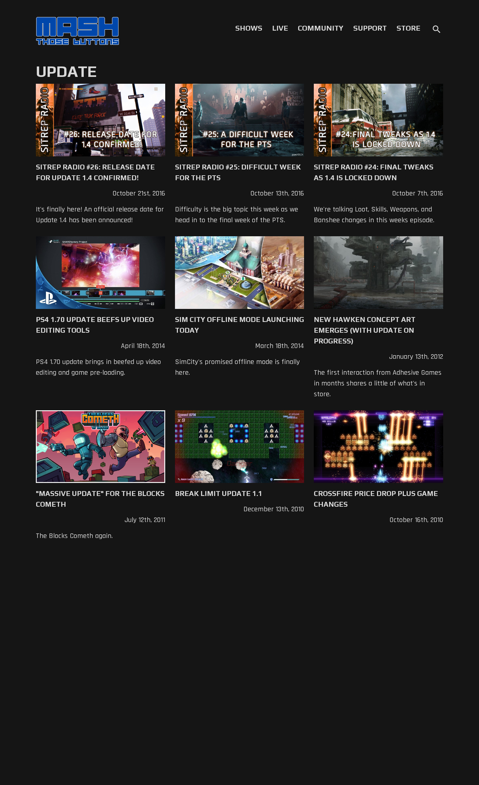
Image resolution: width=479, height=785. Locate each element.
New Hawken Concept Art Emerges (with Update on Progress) (364, 330)
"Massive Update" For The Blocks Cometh (100, 498)
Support (370, 28)
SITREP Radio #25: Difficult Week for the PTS (238, 172)
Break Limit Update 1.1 (218, 493)
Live (280, 28)
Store (408, 28)
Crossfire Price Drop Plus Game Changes (376, 498)
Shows (248, 28)
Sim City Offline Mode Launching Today (239, 324)
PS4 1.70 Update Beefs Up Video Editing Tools (95, 324)
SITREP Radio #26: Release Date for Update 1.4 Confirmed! (95, 172)
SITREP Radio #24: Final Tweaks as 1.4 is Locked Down (373, 172)
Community (320, 28)
